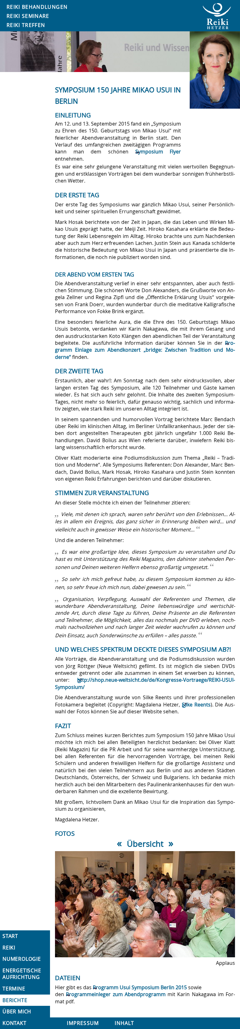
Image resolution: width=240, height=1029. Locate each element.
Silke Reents (196, 704)
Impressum (83, 1023)
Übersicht (145, 843)
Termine (13, 988)
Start (10, 936)
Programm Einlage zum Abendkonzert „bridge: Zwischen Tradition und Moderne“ (145, 349)
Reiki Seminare (28, 16)
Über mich (16, 1011)
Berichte (14, 1000)
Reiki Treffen (26, 25)
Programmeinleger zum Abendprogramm (116, 994)
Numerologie (21, 958)
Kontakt (14, 1023)
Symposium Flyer (158, 151)
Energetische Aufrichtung (21, 973)
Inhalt (124, 1023)
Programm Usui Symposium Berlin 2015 (140, 987)
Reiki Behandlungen (37, 6)
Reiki (8, 947)
